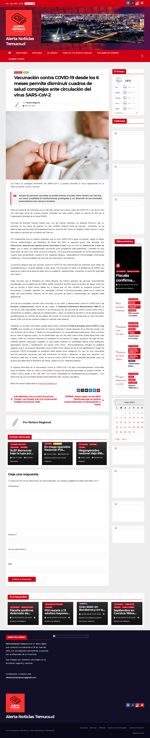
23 (129, 427)
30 (129, 432)
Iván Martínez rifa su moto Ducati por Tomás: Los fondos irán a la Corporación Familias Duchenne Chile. (35, 399)
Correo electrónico (17, 549)
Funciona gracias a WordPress (17, 730)
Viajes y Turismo (132, 332)
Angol (131, 376)
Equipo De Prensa (126, 288)
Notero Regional (33, 103)
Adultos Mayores (132, 302)
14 (121, 422)
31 (134, 432)
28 (121, 432)
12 (142, 417)
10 (134, 417)
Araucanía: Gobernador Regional (133, 357)
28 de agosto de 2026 (128, 285)
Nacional (37, 53)
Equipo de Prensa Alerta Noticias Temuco (56, 457)
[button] (142, 56)
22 (125, 427)
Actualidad (83, 444)
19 (142, 422)
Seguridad (57, 443)
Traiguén (132, 310)
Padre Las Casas (133, 271)
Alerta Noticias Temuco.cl (30, 716)
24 (134, 427)
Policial (82, 447)
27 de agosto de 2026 (126, 617)
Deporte (132, 329)
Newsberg (38, 730)
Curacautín (133, 326)
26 (142, 427)
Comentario (14, 486)
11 (138, 417)
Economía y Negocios (18, 444)
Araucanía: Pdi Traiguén (134, 307)
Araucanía (21, 53)
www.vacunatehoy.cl (47, 383)
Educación (14, 447)
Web (10, 564)
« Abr (117, 439)
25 (138, 427)
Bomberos (83, 603)
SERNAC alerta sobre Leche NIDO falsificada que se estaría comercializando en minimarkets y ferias (82, 400)
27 (117, 432)
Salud (26, 72)
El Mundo (52, 53)
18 (138, 422)
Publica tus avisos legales (77, 53)
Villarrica (132, 382)
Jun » (124, 439)
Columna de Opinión (107, 53)
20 (117, 427)
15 (125, 422)
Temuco (132, 361)
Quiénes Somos (16, 59)
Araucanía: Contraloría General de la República (134, 350)
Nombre (12, 534)
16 (130, 422)
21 (121, 427)
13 (117, 422)
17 (134, 422)
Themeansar (50, 730)
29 (125, 432)
